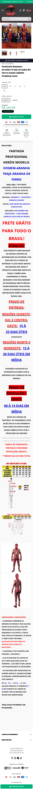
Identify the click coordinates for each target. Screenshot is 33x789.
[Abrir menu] (3, 10)
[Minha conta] (20, 10)
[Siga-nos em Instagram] (15, 758)
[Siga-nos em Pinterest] (18, 758)
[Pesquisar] (29, 19)
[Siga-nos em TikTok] (21, 758)
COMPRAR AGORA (17, 117)
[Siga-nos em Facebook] (12, 758)
